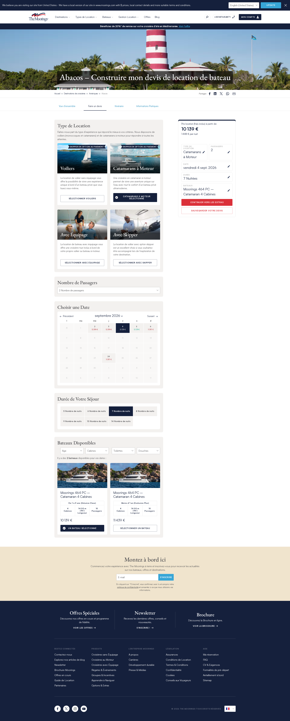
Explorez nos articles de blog (69, 659)
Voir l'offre (184, 26)
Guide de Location (64, 680)
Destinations (61, 16)
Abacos (105, 93)
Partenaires (60, 685)
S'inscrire (166, 577)
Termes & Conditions (177, 664)
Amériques (93, 93)
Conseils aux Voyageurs (178, 680)
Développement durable (141, 664)
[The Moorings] (38, 17)
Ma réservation (211, 654)
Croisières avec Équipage (105, 664)
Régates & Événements (104, 670)
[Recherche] (207, 17)
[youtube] (84, 709)
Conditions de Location (178, 659)
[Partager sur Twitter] (215, 93)
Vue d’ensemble (67, 106)
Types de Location (84, 16)
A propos (133, 654)
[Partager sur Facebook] (209, 93)
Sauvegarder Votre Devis (207, 210)
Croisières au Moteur (103, 659)
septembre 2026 (107, 315)
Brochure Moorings (64, 670)
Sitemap (207, 680)
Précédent (68, 316)
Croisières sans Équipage (105, 654)
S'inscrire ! (144, 628)
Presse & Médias (137, 670)
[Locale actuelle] (230, 709)
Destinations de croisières (74, 93)
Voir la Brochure (204, 626)
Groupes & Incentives (103, 675)
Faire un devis (95, 106)
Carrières (133, 659)
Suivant (151, 316)
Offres (147, 16)
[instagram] (75, 709)
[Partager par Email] (234, 93)
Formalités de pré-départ (216, 670)
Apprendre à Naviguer (103, 680)
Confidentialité (173, 670)
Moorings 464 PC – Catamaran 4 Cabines (76, 495)
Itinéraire (119, 106)
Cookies (170, 675)
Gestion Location (127, 16)
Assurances (172, 654)
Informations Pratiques (147, 106)
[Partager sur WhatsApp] (227, 93)
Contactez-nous (63, 654)
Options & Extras (100, 685)
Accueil (57, 93)
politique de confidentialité (128, 587)
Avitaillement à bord (213, 675)
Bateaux (106, 16)
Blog (157, 16)
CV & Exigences (211, 664)
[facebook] (57, 709)
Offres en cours (62, 675)
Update (270, 5)
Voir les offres (83, 628)
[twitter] (66, 709)
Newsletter (60, 664)
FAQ (205, 659)
